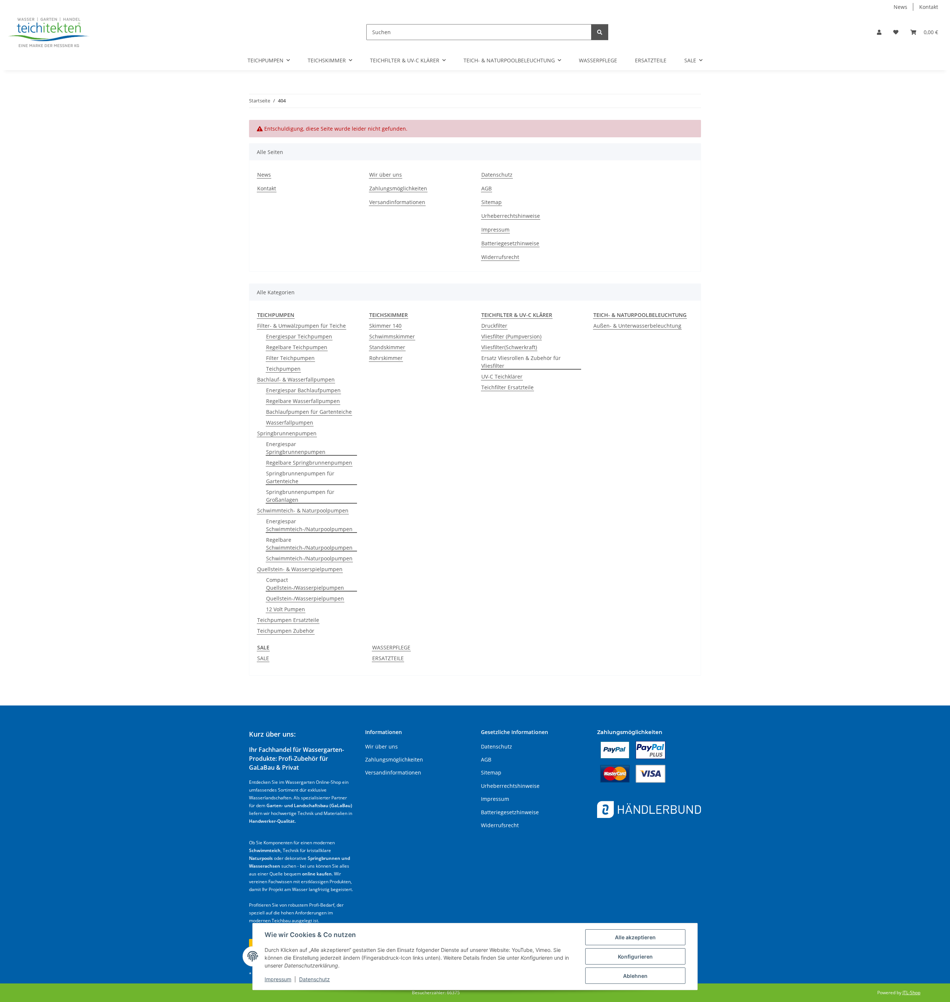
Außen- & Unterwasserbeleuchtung (637, 325)
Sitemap (491, 202)
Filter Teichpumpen (290, 357)
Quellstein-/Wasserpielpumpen (305, 598)
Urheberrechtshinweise (510, 215)
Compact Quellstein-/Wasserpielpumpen (305, 583)
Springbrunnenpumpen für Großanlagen (300, 495)
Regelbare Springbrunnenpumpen (309, 462)
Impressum (278, 979)
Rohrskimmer (386, 357)
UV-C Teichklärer (501, 376)
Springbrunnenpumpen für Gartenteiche (300, 477)
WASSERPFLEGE (391, 647)
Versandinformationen (397, 202)
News (900, 6)
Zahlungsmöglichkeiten (398, 188)
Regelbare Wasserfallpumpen (303, 401)
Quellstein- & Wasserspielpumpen (300, 569)
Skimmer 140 (385, 325)
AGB (486, 188)
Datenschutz (314, 979)
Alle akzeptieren (635, 937)
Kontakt (928, 6)
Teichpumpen (283, 368)
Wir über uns (385, 174)
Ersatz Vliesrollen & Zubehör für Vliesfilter (521, 361)
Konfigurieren (635, 956)
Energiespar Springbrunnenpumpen (295, 448)
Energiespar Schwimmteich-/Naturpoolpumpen (309, 525)
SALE (263, 658)
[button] (879, 32)
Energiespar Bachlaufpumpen (303, 390)
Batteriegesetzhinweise (510, 243)
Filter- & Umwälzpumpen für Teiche (301, 325)
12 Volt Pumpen (285, 609)
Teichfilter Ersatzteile (507, 387)
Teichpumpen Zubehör (285, 630)
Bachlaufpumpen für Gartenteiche (309, 411)
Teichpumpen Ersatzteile (288, 619)
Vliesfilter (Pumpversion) (511, 336)
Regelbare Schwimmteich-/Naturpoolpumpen (309, 543)
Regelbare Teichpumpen (296, 347)
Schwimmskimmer (392, 336)
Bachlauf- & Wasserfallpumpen (296, 379)
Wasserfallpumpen (289, 422)
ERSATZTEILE (388, 658)
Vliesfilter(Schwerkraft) (509, 347)
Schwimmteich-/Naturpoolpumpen (309, 558)
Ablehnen (635, 976)
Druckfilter (494, 325)
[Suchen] (599, 32)
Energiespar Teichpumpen (299, 336)
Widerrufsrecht (500, 257)
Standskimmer (387, 347)
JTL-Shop (911, 992)
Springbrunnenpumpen (287, 433)
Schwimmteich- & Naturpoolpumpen (302, 510)
